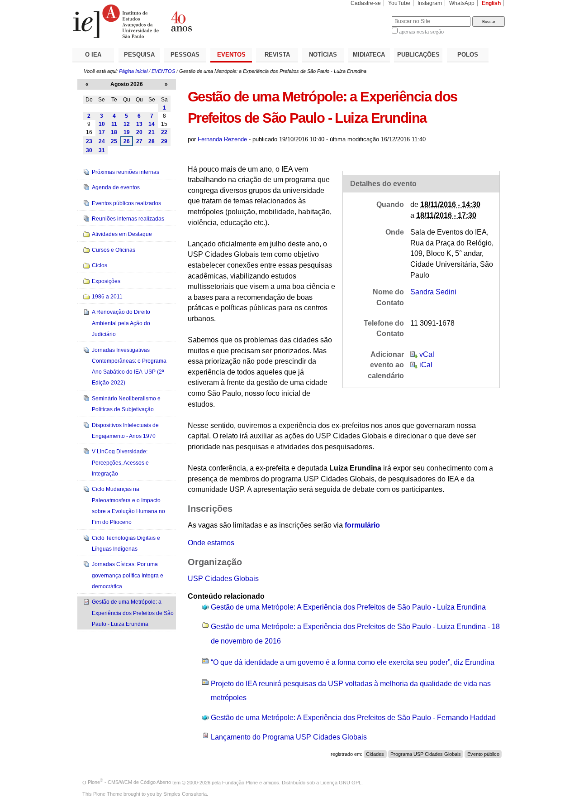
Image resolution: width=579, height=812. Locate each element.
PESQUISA (139, 54)
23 (89, 141)
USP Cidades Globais (223, 578)
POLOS (467, 54)
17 (102, 132)
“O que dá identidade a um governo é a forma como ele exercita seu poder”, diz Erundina (352, 662)
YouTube (399, 3)
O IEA (93, 54)
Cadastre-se (366, 3)
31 (102, 150)
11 (114, 124)
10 (102, 124)
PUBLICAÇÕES (418, 54)
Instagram (430, 3)
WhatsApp (462, 3)
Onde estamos (211, 543)
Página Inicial (133, 71)
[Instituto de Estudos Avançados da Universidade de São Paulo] (181, 21)
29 (164, 141)
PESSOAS (185, 54)
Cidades (375, 754)
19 (126, 132)
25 (114, 141)
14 (151, 124)
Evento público (483, 754)
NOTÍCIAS (323, 54)
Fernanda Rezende (222, 139)
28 (151, 141)
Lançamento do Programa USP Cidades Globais (289, 737)
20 (139, 132)
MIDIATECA (369, 54)
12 (126, 124)
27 (139, 141)
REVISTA (277, 54)
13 (139, 124)
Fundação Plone (240, 782)
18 (114, 132)
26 (126, 141)
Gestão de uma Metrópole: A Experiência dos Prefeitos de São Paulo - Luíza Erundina (348, 607)
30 (89, 150)
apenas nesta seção (421, 31)
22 (164, 132)
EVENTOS (231, 54)
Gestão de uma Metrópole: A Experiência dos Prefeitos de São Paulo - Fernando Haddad (353, 717)
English (491, 3)
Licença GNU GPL (340, 782)
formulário (362, 525)
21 (151, 132)
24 (102, 141)
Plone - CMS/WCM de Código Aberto (129, 782)
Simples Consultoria (185, 794)
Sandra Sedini (433, 292)
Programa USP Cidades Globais (425, 754)
